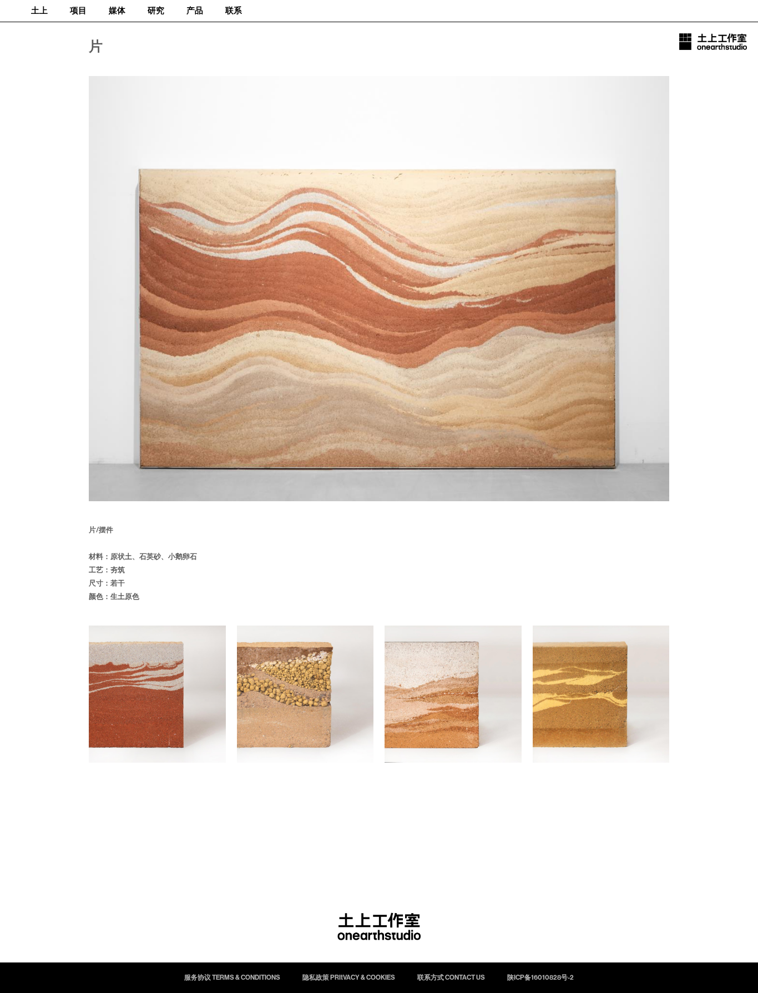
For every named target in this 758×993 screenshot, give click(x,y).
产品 (194, 11)
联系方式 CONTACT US (451, 977)
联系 (233, 11)
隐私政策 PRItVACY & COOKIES (348, 977)
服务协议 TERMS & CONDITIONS (232, 977)
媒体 (117, 11)
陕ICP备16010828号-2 (540, 977)
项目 (78, 11)
